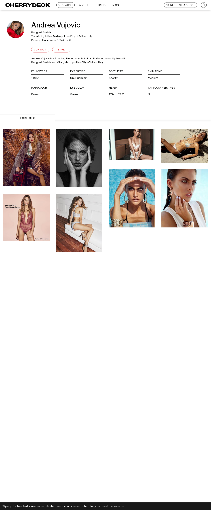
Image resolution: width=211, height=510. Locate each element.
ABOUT (83, 5)
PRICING (100, 5)
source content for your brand (89, 506)
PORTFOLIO (27, 118)
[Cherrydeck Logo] (26, 5)
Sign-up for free (12, 506)
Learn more (117, 506)
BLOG (115, 5)
